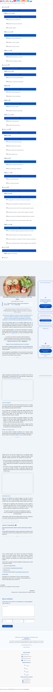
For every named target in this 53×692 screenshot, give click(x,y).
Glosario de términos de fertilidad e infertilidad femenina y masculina (21, 216)
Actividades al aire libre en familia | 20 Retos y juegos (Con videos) (20, 212)
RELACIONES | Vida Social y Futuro (14, 125)
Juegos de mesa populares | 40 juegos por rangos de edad (19, 203)
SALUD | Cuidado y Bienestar (13, 179)
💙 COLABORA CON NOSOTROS (11, 253)
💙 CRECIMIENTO (5, 65)
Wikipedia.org (24, 341)
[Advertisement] (26, 268)
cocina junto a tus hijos (16, 377)
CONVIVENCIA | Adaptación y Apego (14, 61)
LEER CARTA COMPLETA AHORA (45, 306)
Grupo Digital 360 (26, 638)
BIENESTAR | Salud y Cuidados (13, 106)
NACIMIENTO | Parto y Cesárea (13, 42)
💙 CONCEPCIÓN (8, 32)
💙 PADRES (7, 135)
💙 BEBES (7, 85)
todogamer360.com (27, 682)
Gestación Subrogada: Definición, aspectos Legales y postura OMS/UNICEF (22, 243)
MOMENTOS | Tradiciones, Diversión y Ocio (15, 164)
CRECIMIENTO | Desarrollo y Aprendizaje (15, 110)
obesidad (19, 355)
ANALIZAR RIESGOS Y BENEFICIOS (45, 351)
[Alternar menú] (19, 10)
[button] (8, 7)
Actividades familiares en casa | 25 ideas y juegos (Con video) (20, 234)
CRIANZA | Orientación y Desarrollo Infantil (15, 150)
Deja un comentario (20, 301)
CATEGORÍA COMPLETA (12, 27)
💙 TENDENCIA (8, 193)
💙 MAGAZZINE (5, 187)
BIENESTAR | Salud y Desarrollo (13, 121)
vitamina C (17, 434)
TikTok (27, 668)
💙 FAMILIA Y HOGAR (6, 129)
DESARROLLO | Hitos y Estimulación (14, 96)
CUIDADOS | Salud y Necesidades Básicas (15, 77)
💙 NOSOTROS (5, 247)
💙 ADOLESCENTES (8, 114)
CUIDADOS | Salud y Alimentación (14, 92)
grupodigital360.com (27, 680)
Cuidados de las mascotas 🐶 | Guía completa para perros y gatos (21, 208)
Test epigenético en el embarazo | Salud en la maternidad (19, 199)
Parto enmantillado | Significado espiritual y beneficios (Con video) (20, 230)
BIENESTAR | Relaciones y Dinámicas (14, 145)
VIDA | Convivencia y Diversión (13, 183)
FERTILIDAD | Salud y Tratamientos (14, 19)
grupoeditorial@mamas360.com (16, 568)
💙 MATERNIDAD (5, 7)
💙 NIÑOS (7, 100)
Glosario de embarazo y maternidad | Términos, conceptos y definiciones (22, 239)
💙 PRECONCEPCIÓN (9, 13)
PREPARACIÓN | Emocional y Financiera (15, 23)
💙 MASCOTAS (8, 172)
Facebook (27, 674)
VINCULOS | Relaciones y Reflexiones (14, 168)
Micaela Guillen (17, 304)
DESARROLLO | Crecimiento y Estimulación (15, 81)
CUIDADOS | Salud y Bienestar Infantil (15, 141)
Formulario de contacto (27, 658)
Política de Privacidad (26, 647)
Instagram (27, 671)
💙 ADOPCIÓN (8, 50)
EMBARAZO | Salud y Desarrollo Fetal (14, 38)
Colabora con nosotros (26, 660)
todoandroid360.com (27, 679)
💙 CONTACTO (5, 257)
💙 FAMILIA (7, 158)
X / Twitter (27, 665)
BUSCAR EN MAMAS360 (45, 320)
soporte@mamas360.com (27, 656)
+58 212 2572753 (26, 654)
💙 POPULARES (8, 224)
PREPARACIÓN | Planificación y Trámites (15, 56)
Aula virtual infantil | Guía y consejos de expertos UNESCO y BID (20, 220)
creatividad (13, 332)
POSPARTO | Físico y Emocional (13, 46)
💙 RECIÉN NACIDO (8, 71)
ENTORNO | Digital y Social (12, 154)
